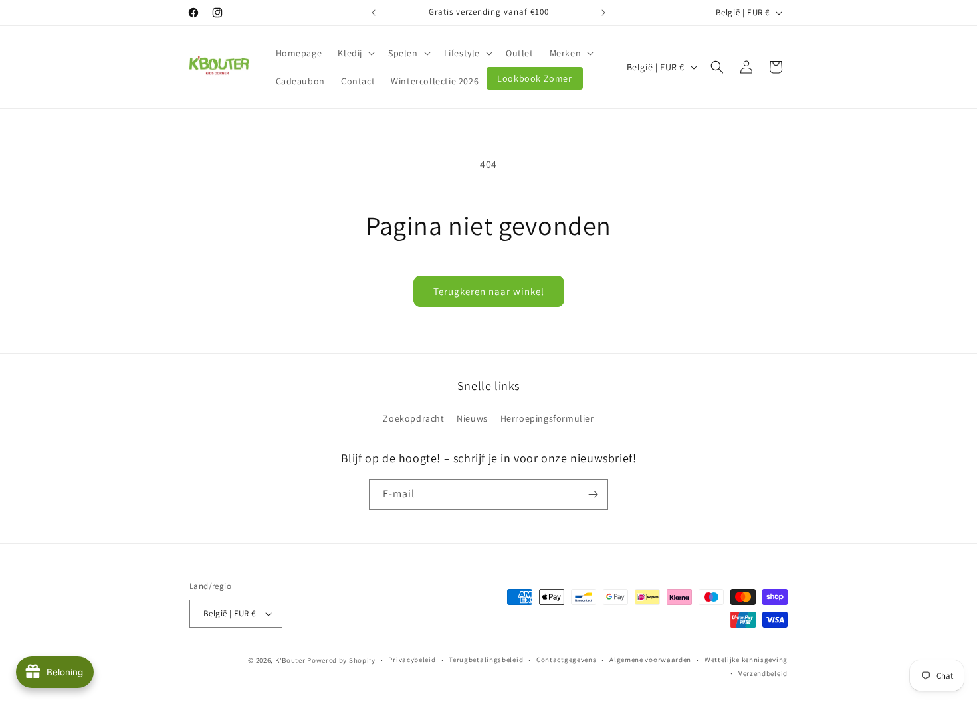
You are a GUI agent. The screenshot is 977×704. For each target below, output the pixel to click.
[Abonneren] (592, 494)
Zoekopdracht (413, 418)
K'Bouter (290, 660)
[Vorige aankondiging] (373, 12)
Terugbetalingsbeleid (486, 659)
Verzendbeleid (763, 673)
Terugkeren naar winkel (488, 291)
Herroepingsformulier (547, 418)
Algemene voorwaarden (650, 659)
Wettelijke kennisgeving (746, 659)
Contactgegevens (566, 659)
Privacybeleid (411, 659)
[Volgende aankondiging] (603, 12)
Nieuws (472, 418)
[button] (355, 53)
